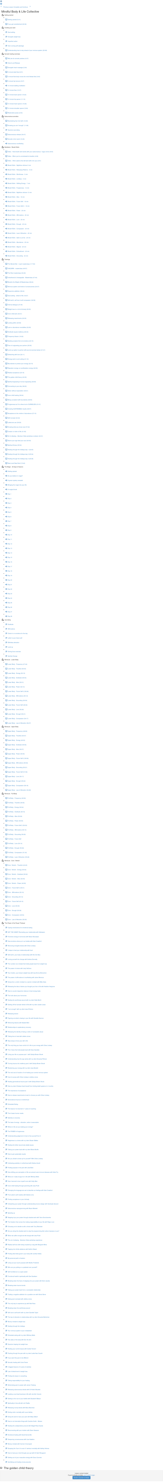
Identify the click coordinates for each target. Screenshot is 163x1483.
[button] (1, 2)
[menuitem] (1, 4)
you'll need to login (89, 1475)
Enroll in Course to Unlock (81, 1478)
